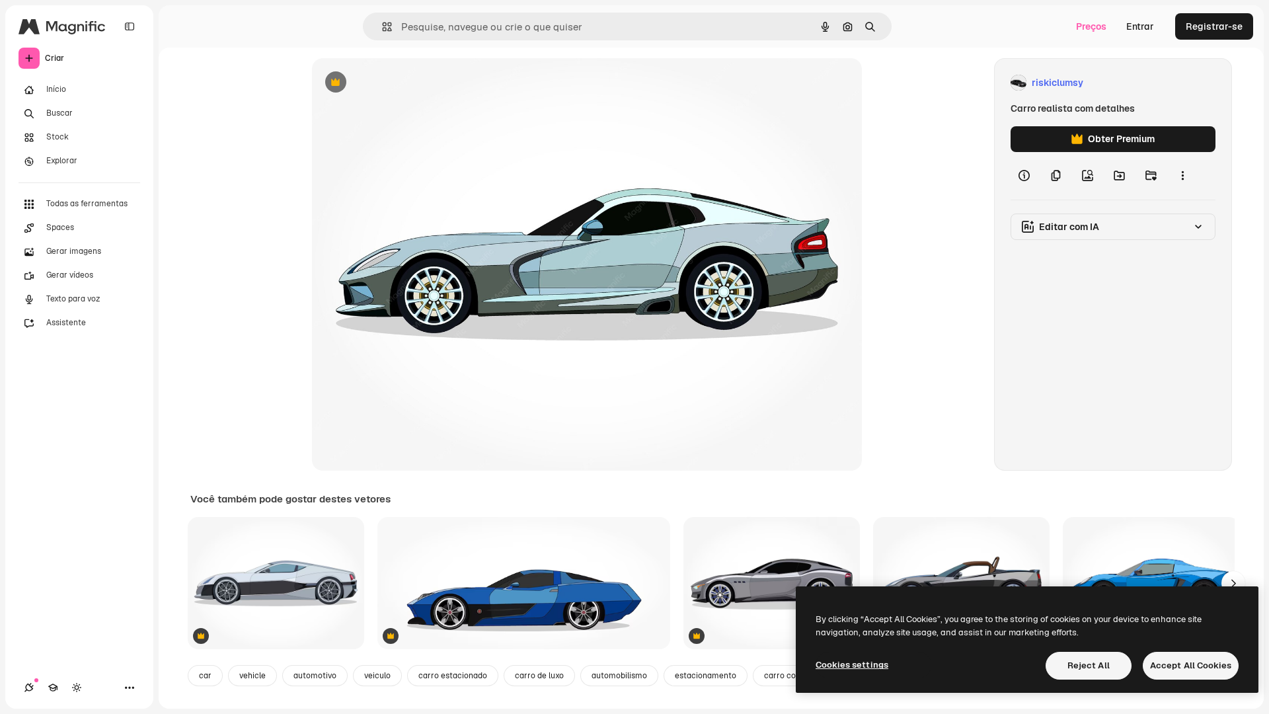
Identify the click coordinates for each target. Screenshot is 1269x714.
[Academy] (52, 687)
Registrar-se (1214, 26)
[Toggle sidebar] (129, 26)
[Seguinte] (1233, 583)
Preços (1091, 26)
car (205, 675)
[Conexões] (29, 687)
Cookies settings (852, 664)
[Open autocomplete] (382, 27)
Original (396, 83)
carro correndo (792, 675)
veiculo (377, 675)
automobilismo (619, 675)
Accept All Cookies (1190, 665)
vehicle (252, 675)
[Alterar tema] (76, 687)
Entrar (1140, 26)
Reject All (1088, 665)
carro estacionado (452, 675)
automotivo (314, 675)
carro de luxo (539, 675)
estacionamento (705, 675)
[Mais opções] (1182, 176)
